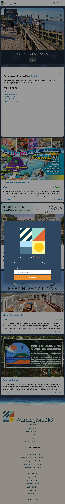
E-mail (16, 268)
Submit (32, 277)
